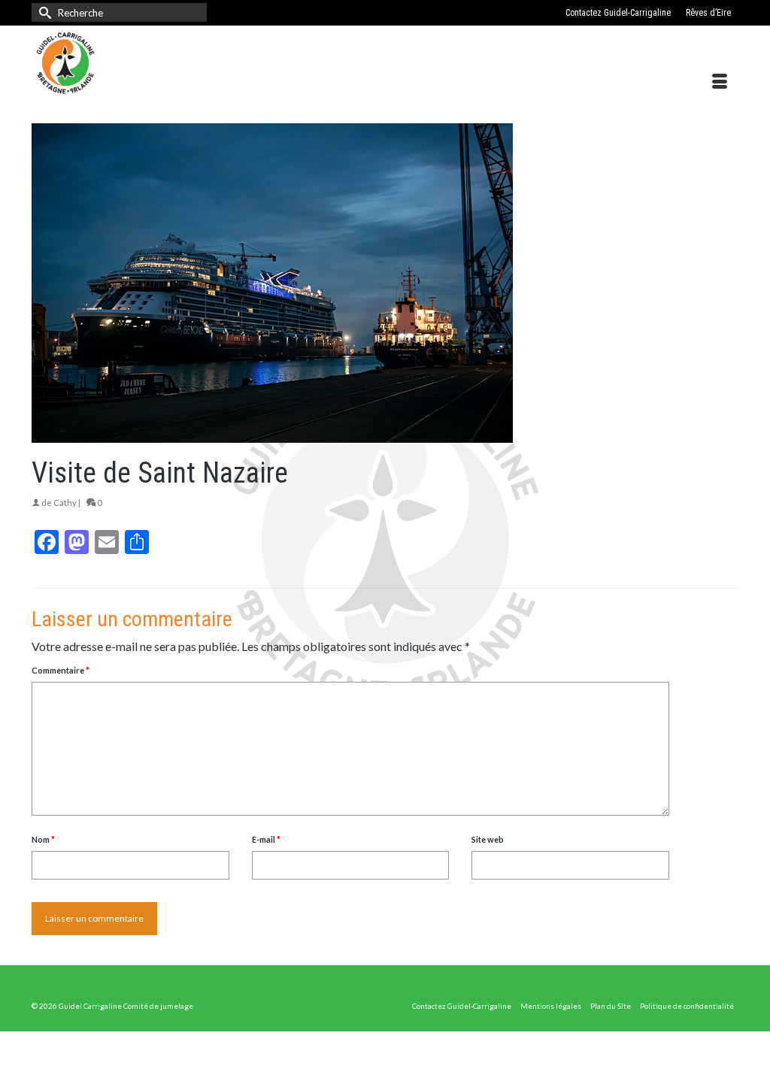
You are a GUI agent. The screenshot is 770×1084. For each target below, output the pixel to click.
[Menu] (719, 82)
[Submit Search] (43, 12)
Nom (43, 839)
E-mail (266, 839)
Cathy (65, 502)
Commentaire (60, 670)
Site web (487, 839)
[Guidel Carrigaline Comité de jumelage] (142, 63)
